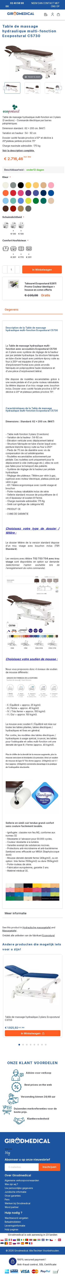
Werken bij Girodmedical (17, 1203)
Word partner (12, 1207)
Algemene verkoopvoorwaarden (22, 1180)
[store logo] (20, 15)
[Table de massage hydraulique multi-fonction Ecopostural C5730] (12, 88)
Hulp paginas (11, 1229)
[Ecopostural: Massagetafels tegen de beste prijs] (32, 109)
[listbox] (32, 196)
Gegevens (11, 309)
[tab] (32, 310)
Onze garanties (13, 1195)
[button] (19, 1045)
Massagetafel (9, 930)
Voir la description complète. (18, 150)
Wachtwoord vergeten (16, 1218)
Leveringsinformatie (15, 1225)
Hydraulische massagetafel (37, 927)
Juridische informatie (15, 1191)
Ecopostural (48, 935)
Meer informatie (16, 913)
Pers (7, 1199)
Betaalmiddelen (13, 1221)
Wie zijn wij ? (11, 1184)
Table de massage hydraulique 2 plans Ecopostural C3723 (32, 1018)
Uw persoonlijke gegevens (19, 1188)
